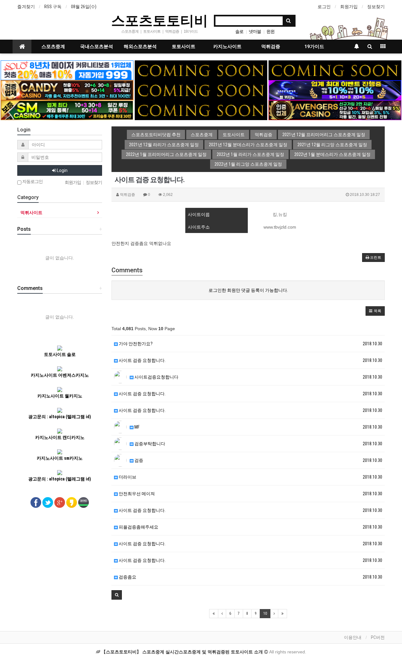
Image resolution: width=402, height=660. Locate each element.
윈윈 (270, 31)
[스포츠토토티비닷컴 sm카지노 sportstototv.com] (67, 109)
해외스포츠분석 (140, 46)
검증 (138, 460)
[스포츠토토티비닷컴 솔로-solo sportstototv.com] (67, 69)
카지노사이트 (227, 46)
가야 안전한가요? (135, 343)
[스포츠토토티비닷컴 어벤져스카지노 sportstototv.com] (335, 109)
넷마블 (255, 31)
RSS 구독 (53, 6)
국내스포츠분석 (96, 46)
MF (136, 427)
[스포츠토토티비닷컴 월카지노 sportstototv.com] (335, 89)
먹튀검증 (270, 46)
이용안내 (352, 637)
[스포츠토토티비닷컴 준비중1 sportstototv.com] (201, 69)
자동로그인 (32, 181)
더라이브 (127, 477)
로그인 (324, 6)
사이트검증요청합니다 (155, 377)
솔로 (239, 31)
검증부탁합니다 (149, 443)
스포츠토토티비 (159, 20)
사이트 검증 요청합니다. (142, 360)
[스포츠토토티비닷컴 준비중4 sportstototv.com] (201, 109)
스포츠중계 (53, 46)
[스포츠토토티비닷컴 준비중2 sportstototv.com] (335, 69)
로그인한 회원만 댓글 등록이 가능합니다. (248, 290)
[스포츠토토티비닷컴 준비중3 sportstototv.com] (201, 89)
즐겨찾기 (26, 6)
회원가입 (349, 6)
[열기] (8, 8)
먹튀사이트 (31, 212)
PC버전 (378, 637)
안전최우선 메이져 (136, 493)
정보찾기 (376, 6)
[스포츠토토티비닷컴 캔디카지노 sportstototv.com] (67, 89)
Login (62, 170)
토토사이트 (183, 46)
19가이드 (314, 46)
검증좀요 (127, 577)
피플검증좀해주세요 (138, 527)
